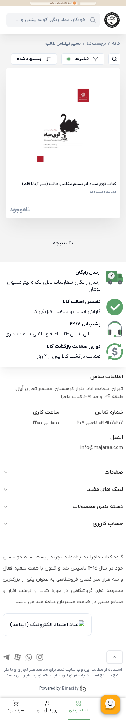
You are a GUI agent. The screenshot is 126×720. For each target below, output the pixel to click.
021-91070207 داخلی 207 (100, 422)
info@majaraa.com (101, 448)
